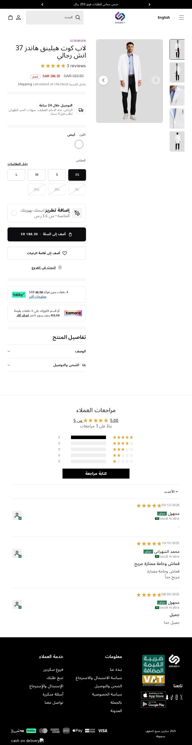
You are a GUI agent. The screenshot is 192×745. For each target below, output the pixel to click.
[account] (18, 17)
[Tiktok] (172, 697)
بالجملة (116, 703)
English (164, 17)
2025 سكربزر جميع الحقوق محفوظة (161, 733)
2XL (54, 190)
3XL (34, 190)
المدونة (116, 711)
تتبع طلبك (55, 678)
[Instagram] (177, 697)
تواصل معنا (53, 703)
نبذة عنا (116, 670)
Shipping (25, 84)
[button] (150, 4)
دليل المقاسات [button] (18, 164)
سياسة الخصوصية (107, 694)
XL (74, 190)
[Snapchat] (167, 697)
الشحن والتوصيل (108, 686)
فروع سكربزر (53, 670)
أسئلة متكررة (53, 694)
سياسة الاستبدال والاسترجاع (99, 678)
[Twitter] (181, 697)
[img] (149, 506)
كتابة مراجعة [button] (96, 473)
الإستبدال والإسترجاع (46, 686)
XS (74, 176)
